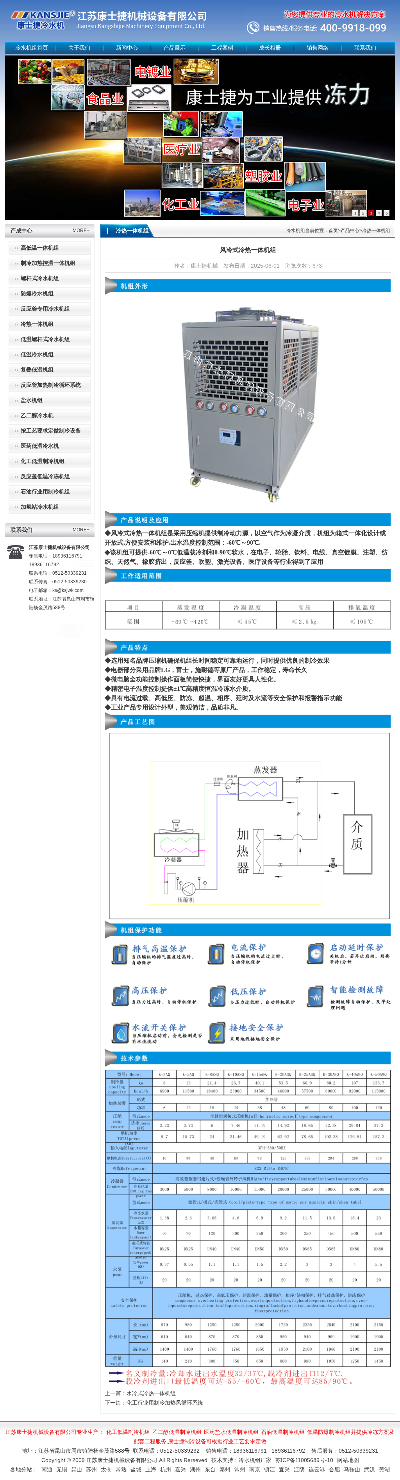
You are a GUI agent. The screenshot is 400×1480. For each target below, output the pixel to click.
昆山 (76, 1469)
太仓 (106, 1469)
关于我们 (79, 48)
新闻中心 (127, 48)
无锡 (61, 1469)
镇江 (269, 1469)
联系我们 (365, 48)
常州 (239, 1469)
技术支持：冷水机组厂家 (241, 1460)
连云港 (317, 1469)
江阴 (299, 1469)
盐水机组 (32, 400)
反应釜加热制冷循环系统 (51, 385)
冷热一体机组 (37, 324)
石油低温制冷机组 (283, 1432)
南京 (254, 1469)
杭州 (165, 1469)
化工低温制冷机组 (42, 461)
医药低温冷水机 (40, 446)
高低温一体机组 (40, 248)
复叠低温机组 (37, 370)
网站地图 (348, 1460)
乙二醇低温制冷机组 (177, 1432)
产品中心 (350, 230)
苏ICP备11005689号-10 (304, 1460)
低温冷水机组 (37, 354)
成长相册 (270, 48)
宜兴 (284, 1469)
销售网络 (318, 48)
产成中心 (21, 231)
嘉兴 (180, 1469)
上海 (150, 1469)
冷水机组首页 (31, 48)
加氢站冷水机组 (40, 507)
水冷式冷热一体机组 (151, 1393)
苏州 (91, 1469)
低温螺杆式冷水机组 (45, 339)
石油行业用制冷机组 (45, 492)
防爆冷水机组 (37, 294)
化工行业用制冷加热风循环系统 (165, 1403)
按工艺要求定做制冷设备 (51, 431)
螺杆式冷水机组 (40, 278)
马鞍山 (352, 1469)
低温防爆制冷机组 (329, 1432)
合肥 (334, 1469)
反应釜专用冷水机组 (45, 309)
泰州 (225, 1469)
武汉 (369, 1469)
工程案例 (222, 48)
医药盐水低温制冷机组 (231, 1432)
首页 (333, 230)
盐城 (135, 1469)
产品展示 (175, 48)
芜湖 (384, 1469)
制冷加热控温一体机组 (48, 263)
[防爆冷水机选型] (200, 137)
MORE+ (81, 230)
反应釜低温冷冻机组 (45, 476)
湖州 (195, 1469)
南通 (46, 1469)
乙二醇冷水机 (37, 415)
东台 (210, 1469)
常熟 (121, 1469)
